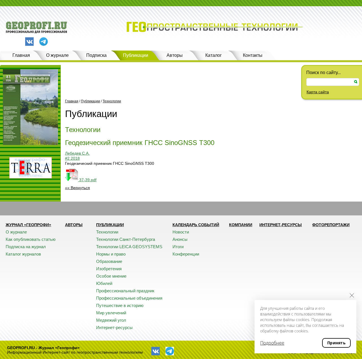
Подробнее (272, 343)
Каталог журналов (23, 254)
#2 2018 (72, 158)
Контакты (252, 55)
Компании (240, 224)
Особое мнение (111, 276)
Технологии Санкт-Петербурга (125, 239)
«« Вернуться (77, 187)
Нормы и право (111, 254)
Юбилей (104, 283)
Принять (336, 342)
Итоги (178, 246)
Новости (181, 232)
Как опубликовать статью (30, 239)
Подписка (96, 55)
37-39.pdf (87, 180)
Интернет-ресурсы (114, 327)
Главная (21, 55)
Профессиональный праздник (125, 290)
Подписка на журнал (26, 246)
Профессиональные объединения (129, 298)
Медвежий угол (111, 320)
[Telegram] (43, 42)
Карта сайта (318, 92)
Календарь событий (196, 224)
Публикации (135, 55)
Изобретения (109, 268)
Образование (109, 261)
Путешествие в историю (119, 305)
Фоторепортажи (331, 224)
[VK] (29, 41)
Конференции (186, 254)
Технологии (112, 101)
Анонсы (180, 239)
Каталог (213, 55)
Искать (355, 82)
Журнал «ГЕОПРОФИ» (28, 224)
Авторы (175, 55)
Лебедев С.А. (77, 153)
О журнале (57, 55)
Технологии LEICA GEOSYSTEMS (129, 246)
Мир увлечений (111, 312)
